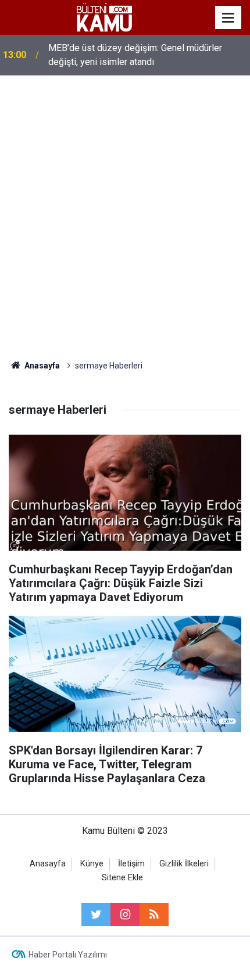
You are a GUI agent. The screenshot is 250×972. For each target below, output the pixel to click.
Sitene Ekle (122, 878)
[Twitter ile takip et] (95, 914)
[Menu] (228, 18)
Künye (91, 864)
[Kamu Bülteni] (104, 17)
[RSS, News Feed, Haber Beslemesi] (154, 914)
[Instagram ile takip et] (125, 914)
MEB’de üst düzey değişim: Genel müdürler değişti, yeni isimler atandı (135, 54)
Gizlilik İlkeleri (184, 864)
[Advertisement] (125, 217)
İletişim (131, 864)
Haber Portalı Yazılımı (67, 954)
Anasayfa (48, 864)
